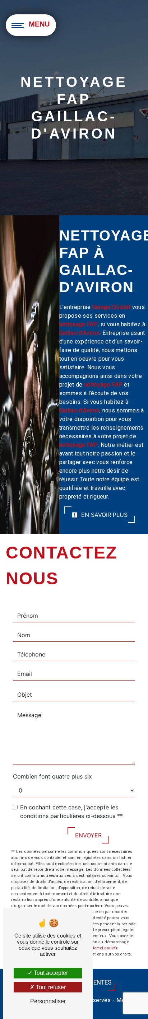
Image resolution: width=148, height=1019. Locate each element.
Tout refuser (50, 987)
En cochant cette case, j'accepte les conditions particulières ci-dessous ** (71, 811)
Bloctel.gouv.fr (103, 948)
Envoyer (88, 835)
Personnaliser (48, 1001)
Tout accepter (50, 973)
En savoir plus (103, 514)
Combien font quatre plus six (52, 776)
